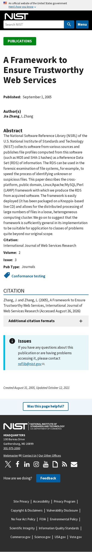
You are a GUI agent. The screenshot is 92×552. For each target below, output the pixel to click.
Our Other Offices (50, 455)
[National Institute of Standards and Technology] (34, 426)
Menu (82, 24)
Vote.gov (76, 537)
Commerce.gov (20, 537)
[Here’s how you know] (46, 5)
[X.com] (8, 464)
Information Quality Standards (59, 528)
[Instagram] (36, 464)
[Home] (16, 16)
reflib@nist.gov (30, 364)
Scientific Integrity (22, 528)
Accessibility (41, 501)
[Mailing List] (74, 464)
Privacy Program (64, 501)
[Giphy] (55, 464)
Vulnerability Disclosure (62, 510)
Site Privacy (21, 501)
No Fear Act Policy (23, 519)
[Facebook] (17, 464)
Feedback (48, 478)
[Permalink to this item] (23, 111)
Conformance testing (28, 276)
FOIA (42, 519)
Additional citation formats (32, 320)
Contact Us (30, 455)
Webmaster (10, 455)
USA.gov (60, 537)
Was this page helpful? (45, 406)
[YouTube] (45, 464)
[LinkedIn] (27, 464)
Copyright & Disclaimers (27, 510)
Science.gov (42, 537)
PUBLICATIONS (20, 41)
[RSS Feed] (64, 464)
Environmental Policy (64, 519)
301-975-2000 (11, 448)
